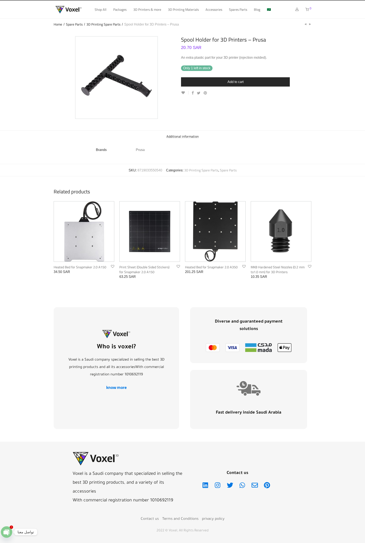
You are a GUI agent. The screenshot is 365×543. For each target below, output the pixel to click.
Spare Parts (74, 24)
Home (58, 24)
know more (116, 387)
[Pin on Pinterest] (205, 93)
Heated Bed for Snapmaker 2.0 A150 (80, 267)
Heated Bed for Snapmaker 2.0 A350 (211, 267)
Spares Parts (238, 9)
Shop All (100, 9)
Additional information (182, 136)
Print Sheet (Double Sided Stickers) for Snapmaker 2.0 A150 (144, 269)
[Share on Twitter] (198, 93)
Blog (257, 9)
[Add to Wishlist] (184, 93)
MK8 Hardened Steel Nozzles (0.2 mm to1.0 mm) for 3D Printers (278, 269)
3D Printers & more (147, 9)
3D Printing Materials (183, 9)
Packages (120, 9)
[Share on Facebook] (193, 93)
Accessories (214, 9)
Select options (259, 277)
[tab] (182, 136)
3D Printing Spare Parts (103, 24)
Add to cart (235, 82)
